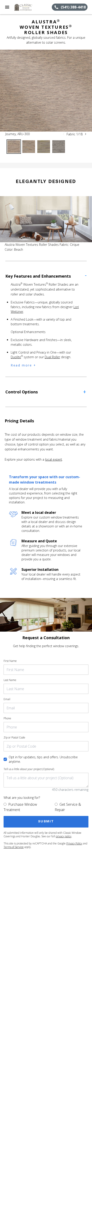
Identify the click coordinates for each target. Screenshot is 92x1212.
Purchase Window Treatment (20, 807)
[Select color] (13, 146)
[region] (46, 91)
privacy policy (63, 836)
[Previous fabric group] (64, 134)
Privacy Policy (74, 843)
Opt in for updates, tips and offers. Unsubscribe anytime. (43, 759)
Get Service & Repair (68, 807)
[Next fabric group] (85, 134)
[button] (7, 7)
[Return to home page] (27, 7)
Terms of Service (14, 847)
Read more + (23, 365)
